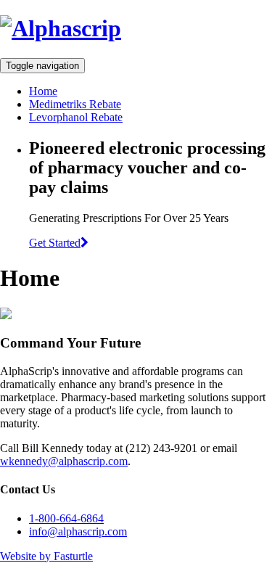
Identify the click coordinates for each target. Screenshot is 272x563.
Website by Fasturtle (46, 556)
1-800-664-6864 (66, 518)
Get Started (55, 243)
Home (43, 91)
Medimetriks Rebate (75, 104)
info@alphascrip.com (78, 531)
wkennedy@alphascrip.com (64, 461)
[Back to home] (60, 28)
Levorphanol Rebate (76, 117)
